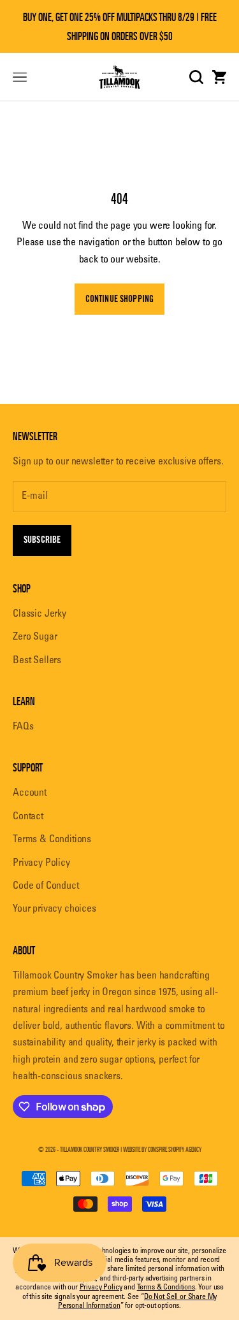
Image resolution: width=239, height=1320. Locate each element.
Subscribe (42, 540)
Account (30, 793)
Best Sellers (37, 661)
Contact (28, 817)
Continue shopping (119, 299)
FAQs (23, 727)
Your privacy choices (54, 909)
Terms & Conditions (52, 840)
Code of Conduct (46, 886)
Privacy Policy (41, 863)
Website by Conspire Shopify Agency (162, 1149)
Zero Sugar (35, 637)
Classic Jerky (39, 614)
